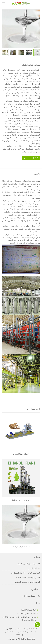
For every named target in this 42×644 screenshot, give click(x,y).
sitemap (19, 634)
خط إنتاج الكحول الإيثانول (21, 500)
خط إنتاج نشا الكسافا (21, 454)
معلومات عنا (17, 631)
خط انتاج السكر (34, 568)
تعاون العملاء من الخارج (31, 596)
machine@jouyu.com (26, 613)
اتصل (7, 631)
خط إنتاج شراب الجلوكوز (21, 547)
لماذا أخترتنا (29, 631)
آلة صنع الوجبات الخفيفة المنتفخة (27, 582)
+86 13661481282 (28, 610)
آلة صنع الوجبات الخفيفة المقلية (28, 577)
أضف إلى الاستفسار (31, 158)
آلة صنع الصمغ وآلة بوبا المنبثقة (28, 563)
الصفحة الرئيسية (30, 628)
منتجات (18, 628)
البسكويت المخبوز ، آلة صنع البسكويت (25, 573)
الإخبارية (8, 628)
